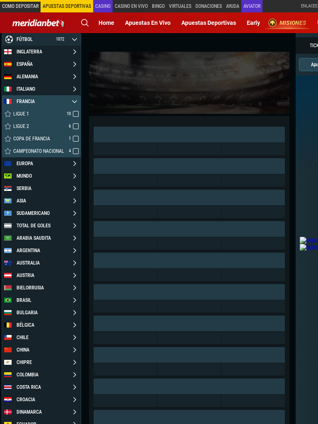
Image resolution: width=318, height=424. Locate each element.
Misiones (292, 22)
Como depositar (20, 6)
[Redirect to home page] (39, 22)
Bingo (158, 6)
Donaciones (208, 6)
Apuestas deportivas (208, 22)
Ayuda (232, 6)
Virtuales (180, 6)
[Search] (85, 23)
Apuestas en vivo (148, 22)
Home (106, 22)
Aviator (251, 6)
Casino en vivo (131, 6)
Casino (103, 6)
